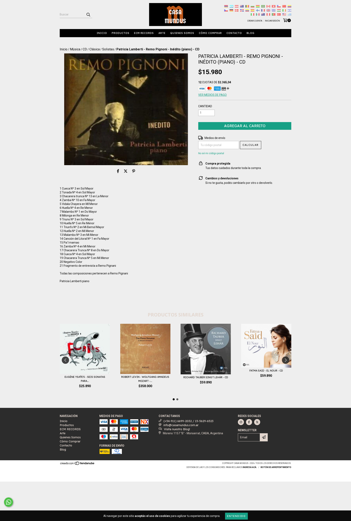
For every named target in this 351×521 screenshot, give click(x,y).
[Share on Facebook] (118, 171)
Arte (162, 33)
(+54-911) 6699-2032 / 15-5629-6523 (188, 421)
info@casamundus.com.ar (181, 425)
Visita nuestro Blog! (177, 429)
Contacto (234, 33)
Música (75, 49)
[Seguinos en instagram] (241, 422)
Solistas (108, 49)
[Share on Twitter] (126, 171)
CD (85, 49)
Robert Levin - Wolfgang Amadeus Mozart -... (145, 378)
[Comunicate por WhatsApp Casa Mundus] (8, 502)
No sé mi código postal (211, 153)
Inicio (102, 33)
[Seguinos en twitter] (257, 422)
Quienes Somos (182, 33)
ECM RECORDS (144, 33)
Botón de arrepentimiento (276, 467)
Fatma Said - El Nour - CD (266, 370)
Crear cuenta (254, 21)
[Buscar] (88, 14)
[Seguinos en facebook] (249, 422)
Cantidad (205, 106)
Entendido (236, 516)
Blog (251, 33)
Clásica (94, 49)
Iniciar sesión (272, 21)
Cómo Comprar (210, 33)
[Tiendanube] (77, 465)
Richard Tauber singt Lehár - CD (205, 377)
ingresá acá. (250, 467)
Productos (120, 33)
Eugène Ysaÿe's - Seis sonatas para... (85, 378)
